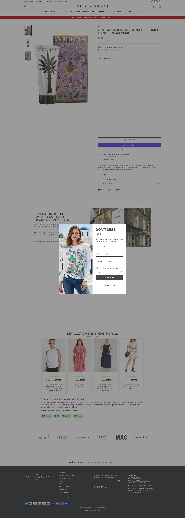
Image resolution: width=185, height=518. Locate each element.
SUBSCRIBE (109, 277)
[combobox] (100, 261)
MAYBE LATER (109, 285)
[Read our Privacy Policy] (122, 271)
